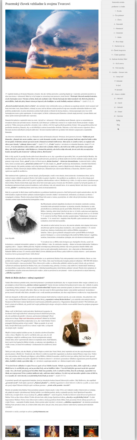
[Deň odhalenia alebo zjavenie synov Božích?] (32, 431)
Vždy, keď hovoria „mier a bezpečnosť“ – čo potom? (10, 426)
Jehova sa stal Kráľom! (88, 429)
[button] (118, 129)
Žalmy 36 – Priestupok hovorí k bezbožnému (69, 427)
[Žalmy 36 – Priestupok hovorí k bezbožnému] (71, 431)
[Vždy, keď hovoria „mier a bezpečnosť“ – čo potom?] (12, 431)
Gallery (15, 426)
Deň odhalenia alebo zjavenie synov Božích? (30, 427)
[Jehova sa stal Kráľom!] (91, 431)
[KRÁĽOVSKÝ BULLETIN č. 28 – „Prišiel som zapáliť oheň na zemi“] (52, 431)
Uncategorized (21, 88)
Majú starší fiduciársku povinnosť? (30, 318)
